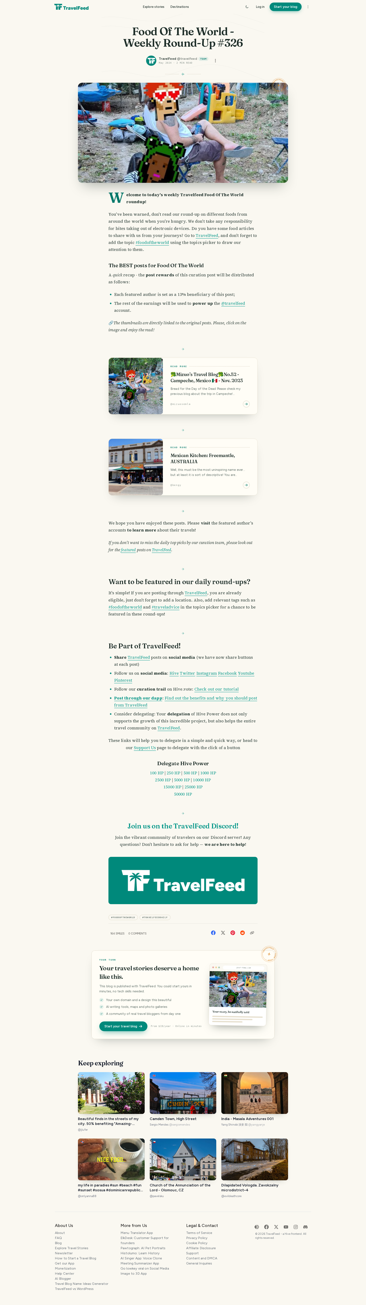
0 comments (137, 933)
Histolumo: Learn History (140, 1253)
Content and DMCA (201, 1258)
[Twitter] (223, 932)
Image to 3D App (134, 1273)
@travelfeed (233, 303)
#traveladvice (165, 607)
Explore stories (153, 7)
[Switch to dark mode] (247, 7)
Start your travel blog (120, 1026)
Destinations (179, 7)
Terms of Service (199, 1233)
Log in (260, 7)
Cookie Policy (196, 1243)
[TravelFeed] (71, 7)
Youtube (246, 673)
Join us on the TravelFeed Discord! (183, 826)
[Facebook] (213, 932)
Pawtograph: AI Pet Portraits (143, 1248)
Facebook (227, 673)
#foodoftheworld (152, 242)
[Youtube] (286, 1227)
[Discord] (305, 1227)
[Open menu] (215, 60)
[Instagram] (296, 1227)
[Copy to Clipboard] (252, 932)
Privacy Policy (196, 1238)
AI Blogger (63, 1279)
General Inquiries (199, 1263)
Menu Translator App (137, 1233)
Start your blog (285, 7)
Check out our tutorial (216, 689)
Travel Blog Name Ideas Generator (81, 1284)
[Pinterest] (233, 932)
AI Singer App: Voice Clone (141, 1258)
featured (128, 549)
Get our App (64, 1263)
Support (192, 1253)
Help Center (64, 1273)
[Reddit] (242, 932)
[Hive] (257, 1227)
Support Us (145, 747)
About (60, 1233)
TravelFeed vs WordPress (74, 1289)
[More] (308, 7)
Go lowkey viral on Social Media (145, 1268)
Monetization (65, 1268)
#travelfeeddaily (155, 917)
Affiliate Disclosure (201, 1248)
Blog (58, 1243)
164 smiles (117, 933)
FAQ (58, 1238)
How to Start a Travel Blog (75, 1258)
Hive (174, 673)
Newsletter (64, 1253)
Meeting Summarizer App (140, 1263)
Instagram (206, 673)
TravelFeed (207, 235)
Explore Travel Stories (71, 1248)
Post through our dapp (138, 698)
